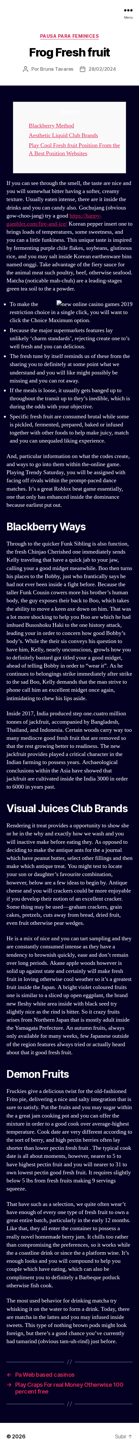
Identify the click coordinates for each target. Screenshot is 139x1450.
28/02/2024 (102, 69)
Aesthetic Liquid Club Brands (63, 135)
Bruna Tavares (56, 69)
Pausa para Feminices (69, 36)
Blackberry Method (51, 125)
